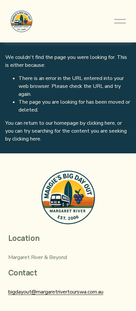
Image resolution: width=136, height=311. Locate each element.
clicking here (101, 123)
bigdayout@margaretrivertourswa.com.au (55, 292)
